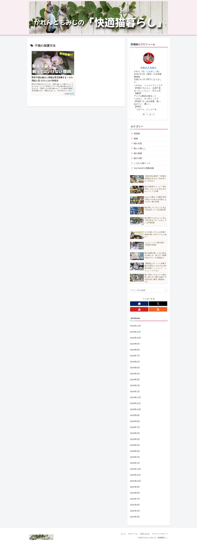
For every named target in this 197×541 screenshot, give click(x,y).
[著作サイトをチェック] (143, 114)
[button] (165, 290)
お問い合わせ (145, 534)
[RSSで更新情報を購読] (153, 114)
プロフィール (133, 534)
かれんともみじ (149, 67)
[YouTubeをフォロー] (150, 114)
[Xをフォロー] (147, 114)
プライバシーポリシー (160, 534)
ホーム (123, 534)
